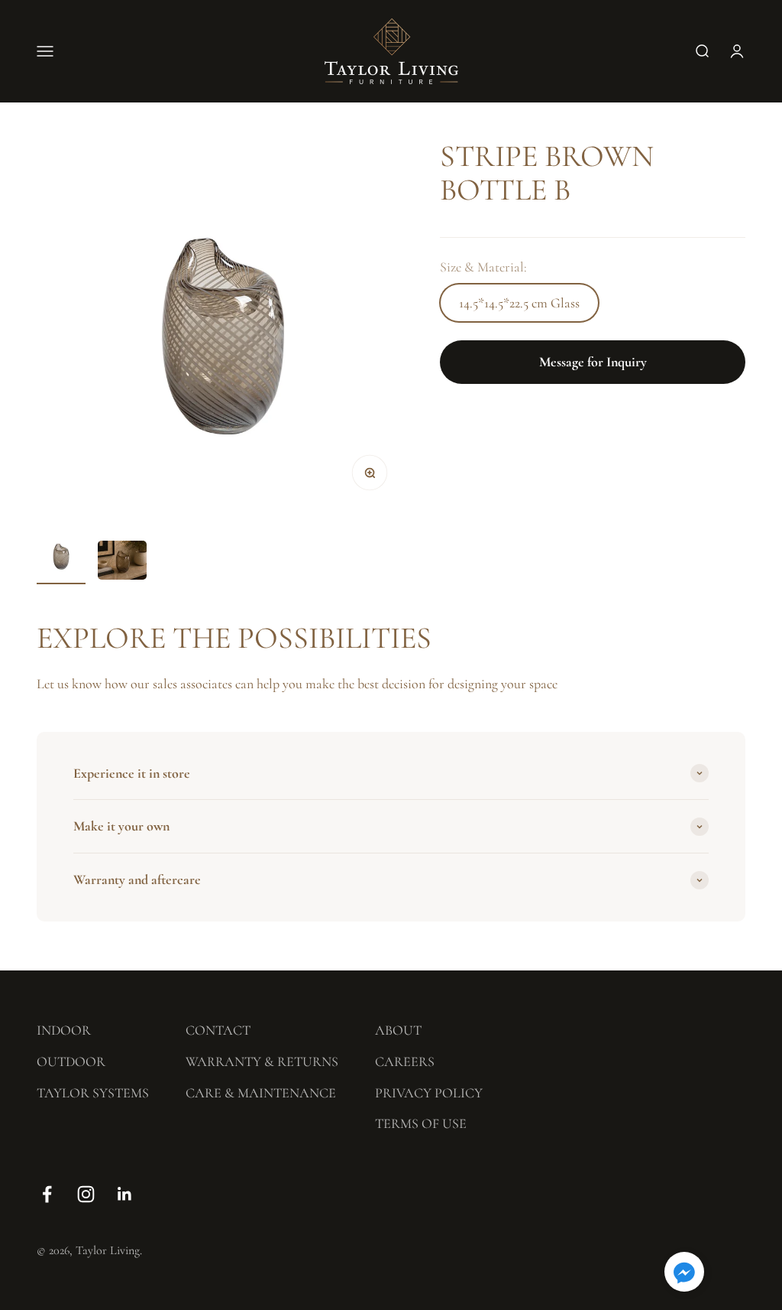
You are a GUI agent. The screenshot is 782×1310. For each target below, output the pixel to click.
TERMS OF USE (421, 1123)
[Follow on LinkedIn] (125, 1194)
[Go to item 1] (61, 557)
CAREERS (405, 1061)
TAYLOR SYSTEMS (93, 1092)
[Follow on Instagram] (86, 1194)
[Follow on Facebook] (47, 1194)
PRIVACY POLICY (429, 1092)
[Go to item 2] (122, 562)
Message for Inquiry (593, 361)
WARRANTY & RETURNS (262, 1061)
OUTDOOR (71, 1061)
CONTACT (218, 1030)
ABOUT (398, 1030)
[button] (684, 1274)
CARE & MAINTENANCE (261, 1092)
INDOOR (64, 1030)
